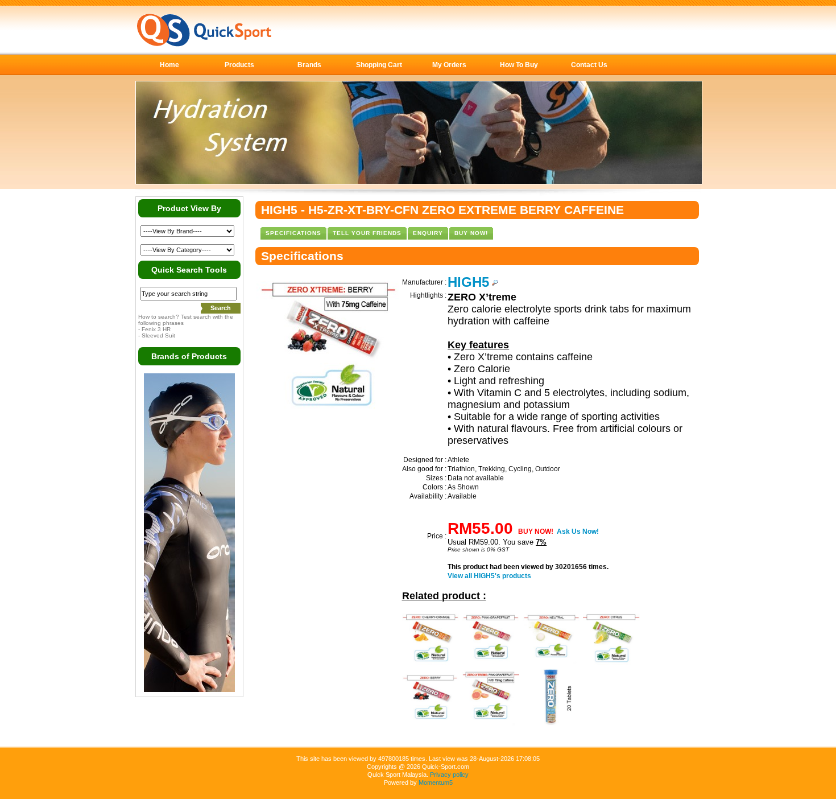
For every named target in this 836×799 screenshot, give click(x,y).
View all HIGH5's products (489, 576)
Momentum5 (436, 782)
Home (169, 65)
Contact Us (589, 65)
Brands (309, 65)
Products (239, 65)
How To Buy (519, 65)
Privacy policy (449, 774)
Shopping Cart (379, 65)
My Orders (449, 65)
